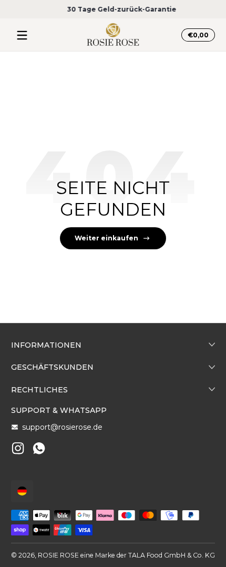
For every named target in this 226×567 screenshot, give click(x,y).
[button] (196, 35)
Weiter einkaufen (106, 238)
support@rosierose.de (62, 427)
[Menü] (22, 35)
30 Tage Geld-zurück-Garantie (113, 9)
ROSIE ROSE (58, 555)
